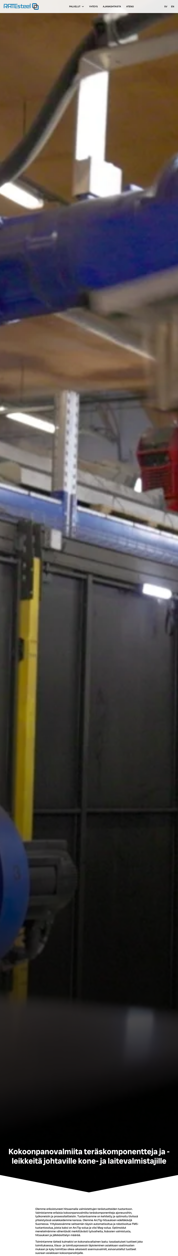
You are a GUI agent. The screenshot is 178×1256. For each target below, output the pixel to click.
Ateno (130, 6)
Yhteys (93, 6)
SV (165, 6)
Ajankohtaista (112, 6)
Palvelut (74, 6)
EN (172, 6)
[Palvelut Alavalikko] (83, 6)
